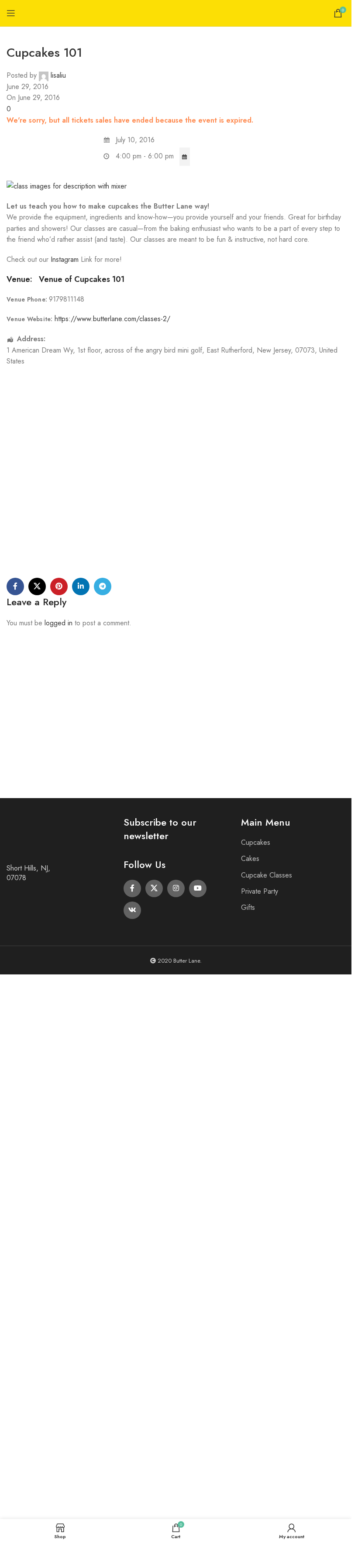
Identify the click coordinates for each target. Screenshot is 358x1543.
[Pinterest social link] (59, 586)
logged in (58, 623)
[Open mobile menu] (11, 13)
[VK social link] (132, 910)
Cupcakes (255, 842)
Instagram (66, 259)
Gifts (248, 907)
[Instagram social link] (176, 888)
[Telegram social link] (102, 586)
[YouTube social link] (198, 888)
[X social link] (37, 586)
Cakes (250, 859)
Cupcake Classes (266, 875)
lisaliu (58, 75)
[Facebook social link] (15, 586)
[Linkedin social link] (81, 586)
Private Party (259, 891)
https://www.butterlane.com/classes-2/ (112, 319)
